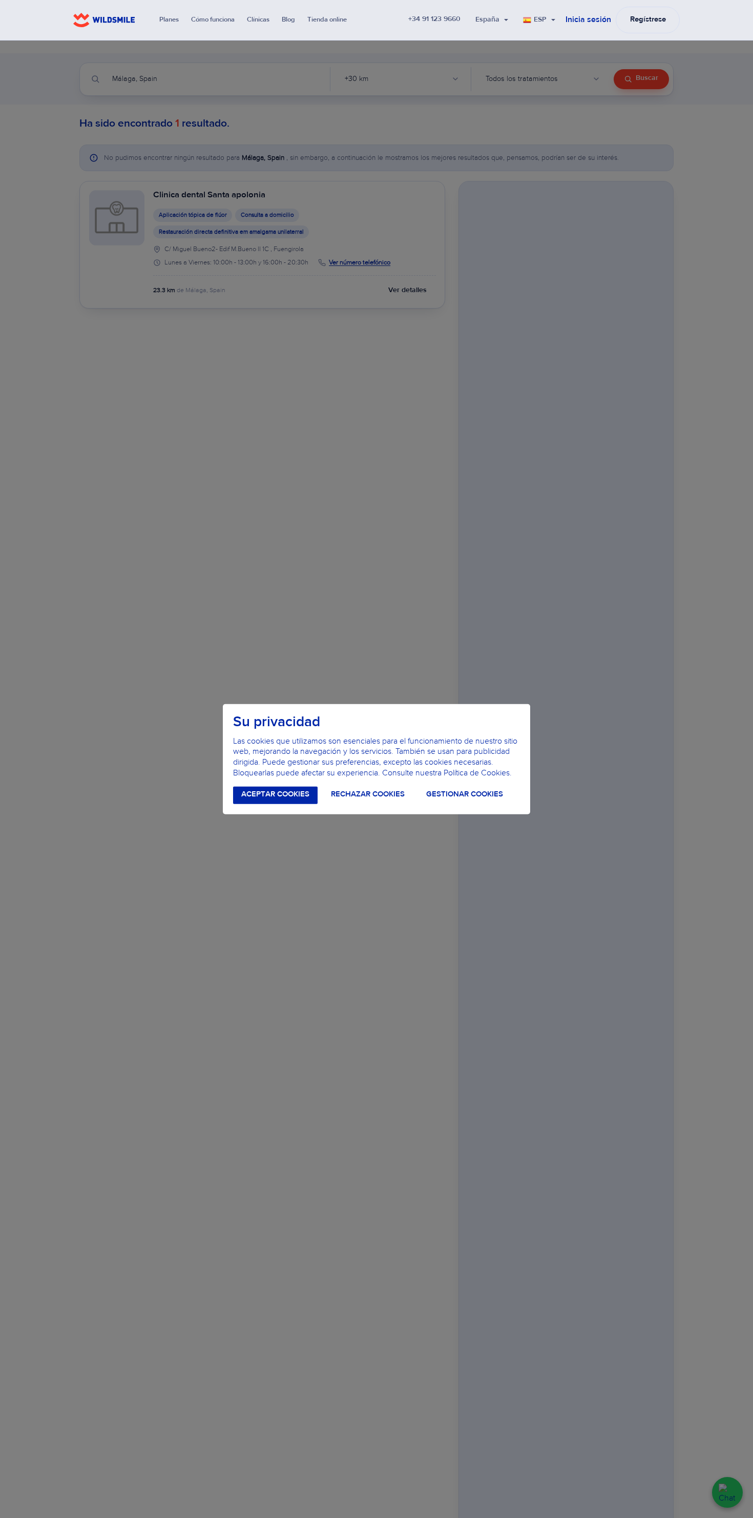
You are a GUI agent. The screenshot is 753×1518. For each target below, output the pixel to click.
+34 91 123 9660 (434, 19)
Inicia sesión (588, 20)
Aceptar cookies (275, 794)
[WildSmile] (104, 20)
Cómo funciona (213, 19)
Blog (288, 19)
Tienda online (327, 19)
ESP (540, 20)
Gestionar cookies (464, 794)
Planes (169, 19)
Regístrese (648, 20)
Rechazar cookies (368, 794)
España (487, 20)
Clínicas (258, 19)
